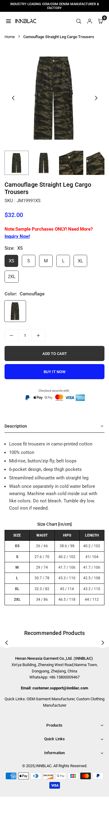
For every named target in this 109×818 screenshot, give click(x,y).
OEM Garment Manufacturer (50, 699)
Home (10, 36)
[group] (54, 98)
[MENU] (8, 21)
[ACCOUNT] (89, 21)
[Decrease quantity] (11, 335)
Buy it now (54, 372)
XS (11, 261)
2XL (11, 276)
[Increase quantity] (38, 335)
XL (80, 261)
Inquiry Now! (17, 236)
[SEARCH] (78, 21)
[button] (96, 98)
